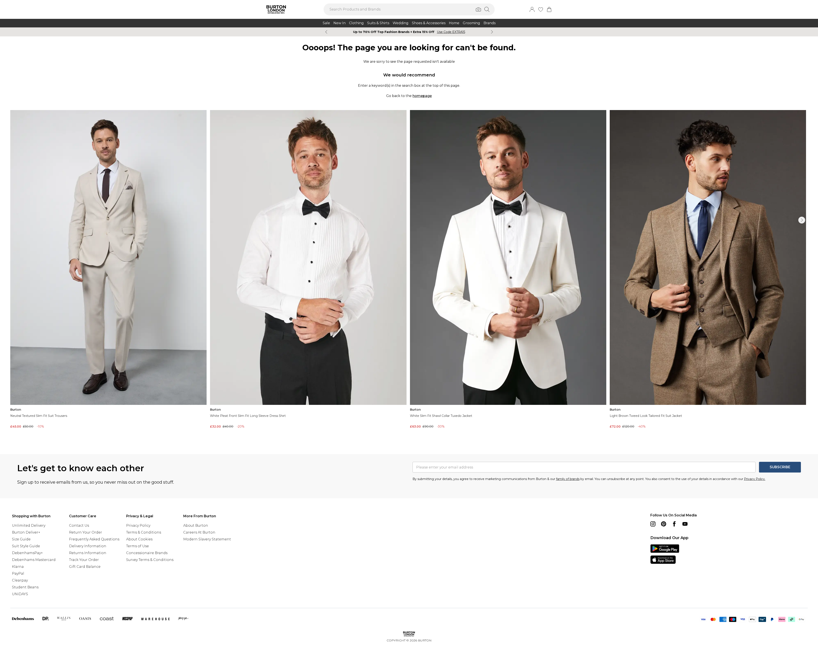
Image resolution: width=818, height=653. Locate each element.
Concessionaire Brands (146, 553)
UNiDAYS (20, 594)
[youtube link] (685, 523)
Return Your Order (85, 532)
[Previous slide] (326, 31)
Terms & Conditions (143, 532)
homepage (422, 96)
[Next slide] (492, 31)
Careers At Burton (199, 532)
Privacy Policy (138, 525)
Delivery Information (87, 546)
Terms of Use (137, 546)
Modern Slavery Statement (207, 539)
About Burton (195, 525)
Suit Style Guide (26, 546)
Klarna (18, 567)
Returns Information (87, 553)
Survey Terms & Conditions (149, 560)
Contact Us (79, 525)
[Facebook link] (674, 523)
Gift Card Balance (85, 567)
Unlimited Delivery (28, 525)
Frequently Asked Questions (94, 539)
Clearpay (20, 580)
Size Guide (21, 539)
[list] (409, 275)
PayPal (18, 573)
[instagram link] (652, 523)
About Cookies (139, 539)
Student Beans (25, 587)
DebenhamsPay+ (27, 553)
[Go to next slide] (801, 220)
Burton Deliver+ (26, 532)
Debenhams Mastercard (34, 560)
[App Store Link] (664, 554)
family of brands (568, 479)
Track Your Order (84, 560)
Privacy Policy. (754, 479)
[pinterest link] (663, 523)
